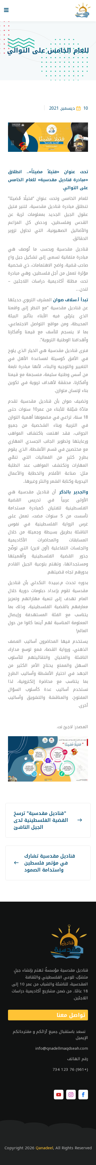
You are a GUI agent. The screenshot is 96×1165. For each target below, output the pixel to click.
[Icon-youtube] (58, 1094)
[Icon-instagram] (71, 1094)
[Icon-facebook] (83, 1094)
